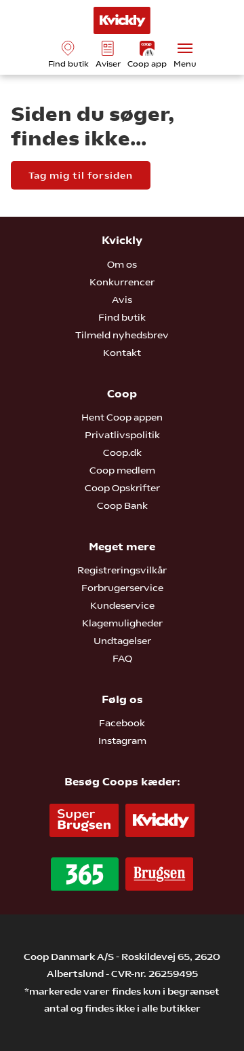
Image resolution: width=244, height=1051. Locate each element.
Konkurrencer (122, 282)
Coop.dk (122, 452)
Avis (122, 299)
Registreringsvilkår (122, 570)
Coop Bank (122, 505)
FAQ (122, 658)
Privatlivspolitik (122, 434)
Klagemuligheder (122, 623)
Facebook (122, 722)
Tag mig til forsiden (80, 175)
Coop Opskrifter (122, 487)
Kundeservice (122, 605)
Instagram (122, 740)
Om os (122, 264)
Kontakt (122, 352)
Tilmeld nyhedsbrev (122, 334)
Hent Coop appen (122, 417)
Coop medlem (122, 470)
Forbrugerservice (122, 587)
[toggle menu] (185, 48)
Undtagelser (122, 640)
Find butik (122, 317)
